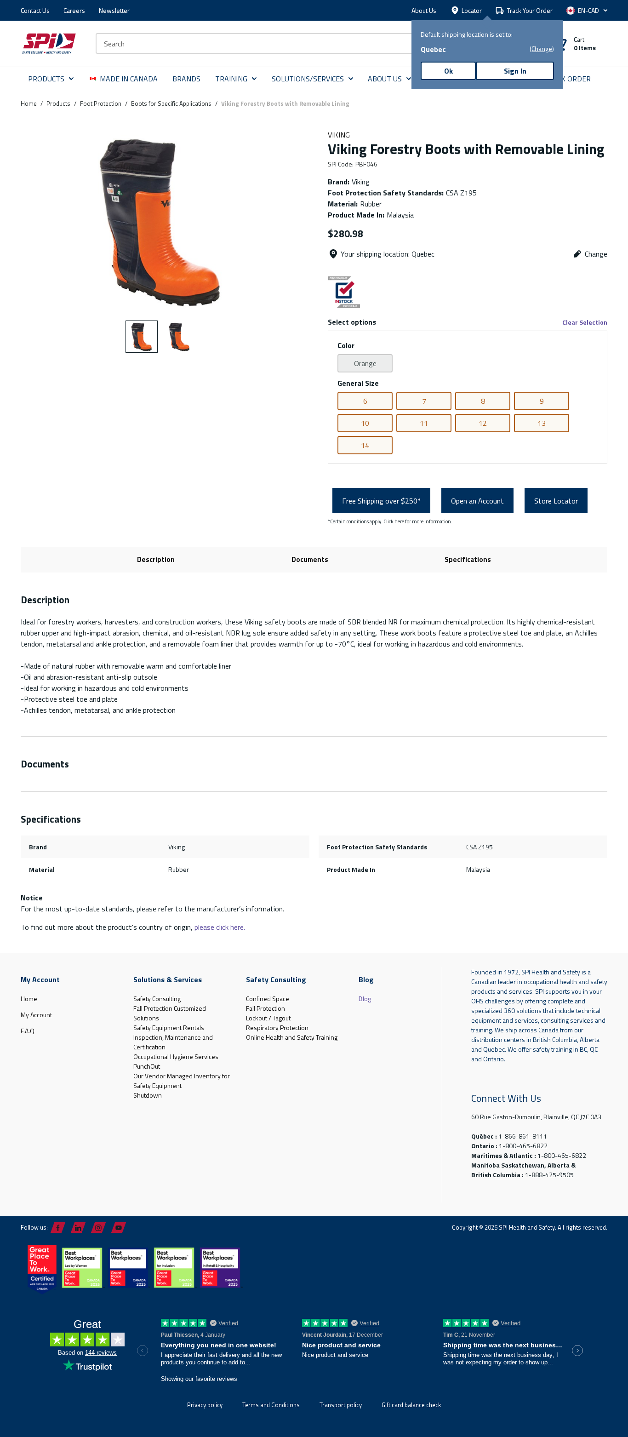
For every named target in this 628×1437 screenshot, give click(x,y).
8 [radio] (483, 400)
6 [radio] (365, 400)
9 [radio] (542, 400)
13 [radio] (541, 423)
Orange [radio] (365, 363)
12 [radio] (483, 423)
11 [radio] (424, 423)
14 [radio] (365, 445)
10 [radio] (365, 423)
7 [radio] (424, 400)
